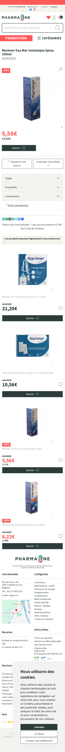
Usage (8, 178)
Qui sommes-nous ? (43, 644)
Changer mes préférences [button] (39, 740)
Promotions (16, 38)
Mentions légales (12, 736)
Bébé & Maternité (42, 599)
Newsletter (7, 703)
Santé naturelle (41, 602)
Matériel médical (42, 612)
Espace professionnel (12, 680)
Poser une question (18, 205)
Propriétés (11, 187)
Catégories (51, 38)
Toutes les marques (43, 619)
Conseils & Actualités (12, 700)
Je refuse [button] (39, 734)
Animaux (38, 609)
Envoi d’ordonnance (11, 683)
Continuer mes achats (48, 162)
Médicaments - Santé (44, 585)
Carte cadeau (8, 697)
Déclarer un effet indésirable (47, 641)
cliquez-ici (13, 595)
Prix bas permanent (11, 673)
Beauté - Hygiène (42, 605)
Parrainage (7, 693)
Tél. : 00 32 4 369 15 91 (12, 591)
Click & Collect (8, 687)
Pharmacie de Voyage (44, 589)
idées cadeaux (41, 615)
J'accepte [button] (39, 727)
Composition (12, 196)
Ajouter (30, 318)
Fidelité (5, 690)
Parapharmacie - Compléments (42, 594)
